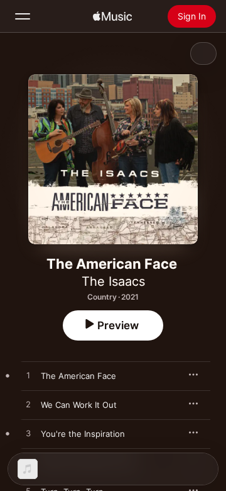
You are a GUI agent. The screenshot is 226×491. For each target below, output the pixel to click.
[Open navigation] (22, 16)
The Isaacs (113, 281)
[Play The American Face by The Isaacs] (28, 375)
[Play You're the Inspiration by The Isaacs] (28, 433)
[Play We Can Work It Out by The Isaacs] (28, 404)
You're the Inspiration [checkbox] (83, 434)
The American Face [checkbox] (78, 376)
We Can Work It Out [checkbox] (79, 405)
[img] (112, 16)
